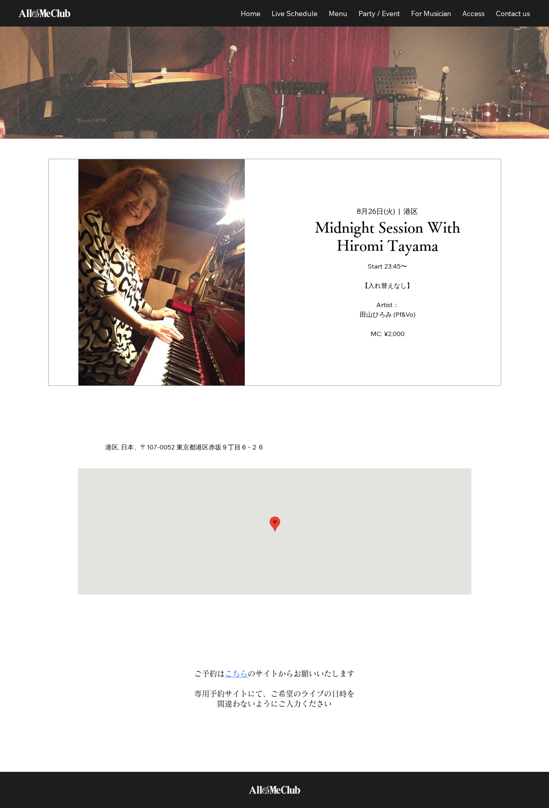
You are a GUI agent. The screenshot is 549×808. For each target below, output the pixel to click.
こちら (236, 673)
